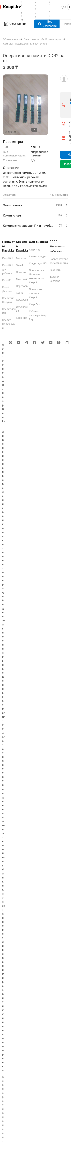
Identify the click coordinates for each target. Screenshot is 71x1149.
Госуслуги (22, 299)
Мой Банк (22, 279)
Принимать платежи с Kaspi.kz (36, 293)
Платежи (21, 272)
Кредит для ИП (38, 263)
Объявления (17, 24)
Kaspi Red (7, 280)
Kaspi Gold (8, 258)
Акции (19, 293)
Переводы (22, 286)
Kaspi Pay (34, 249)
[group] (25, 104)
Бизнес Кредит (37, 256)
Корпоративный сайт (3, 1109)
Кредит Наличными (8, 324)
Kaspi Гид (21, 317)
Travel (19, 265)
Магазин (21, 258)
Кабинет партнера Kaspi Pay (38, 315)
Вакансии (55, 270)
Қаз (63, 7)
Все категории (50, 24)
